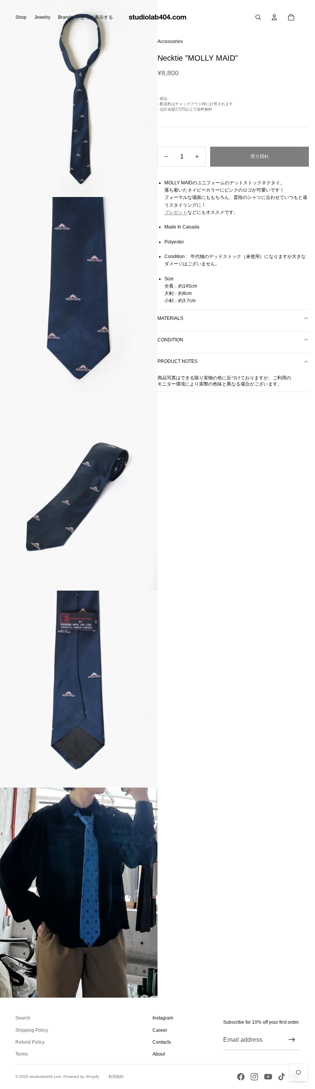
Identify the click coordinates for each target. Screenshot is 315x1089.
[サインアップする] (292, 1040)
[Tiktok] (281, 1076)
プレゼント (175, 212)
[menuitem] (97, 17)
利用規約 (116, 1076)
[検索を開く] (258, 17)
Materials (170, 318)
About (159, 1054)
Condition (170, 340)
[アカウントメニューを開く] (274, 17)
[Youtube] (268, 1076)
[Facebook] (240, 1076)
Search (22, 1018)
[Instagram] (254, 1076)
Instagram (163, 1018)
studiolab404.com (45, 1076)
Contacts (162, 1042)
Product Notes (177, 361)
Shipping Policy (31, 1030)
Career (160, 1030)
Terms (21, 1054)
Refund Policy (30, 1042)
